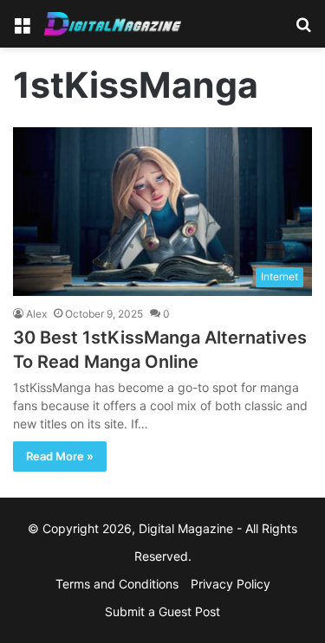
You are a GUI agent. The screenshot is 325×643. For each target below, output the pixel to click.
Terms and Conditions (117, 583)
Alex (36, 313)
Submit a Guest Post (162, 611)
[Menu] (21, 29)
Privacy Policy (230, 583)
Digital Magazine (186, 528)
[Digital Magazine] (112, 23)
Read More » (60, 456)
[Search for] (303, 29)
